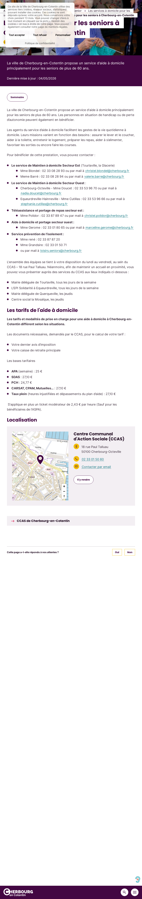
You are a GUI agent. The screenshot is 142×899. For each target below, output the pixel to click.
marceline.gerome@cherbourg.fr (109, 227)
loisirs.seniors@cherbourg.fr (61, 250)
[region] (40, 466)
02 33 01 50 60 (93, 459)
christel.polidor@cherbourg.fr (106, 215)
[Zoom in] (64, 486)
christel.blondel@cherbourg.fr (107, 171)
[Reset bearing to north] (64, 496)
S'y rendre (83, 479)
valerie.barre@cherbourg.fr (104, 176)
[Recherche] (124, 892)
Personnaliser (62, 34)
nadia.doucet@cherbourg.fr (41, 193)
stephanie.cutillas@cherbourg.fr (44, 204)
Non (129, 552)
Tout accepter (17, 34)
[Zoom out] (64, 491)
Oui (117, 552)
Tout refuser (40, 34)
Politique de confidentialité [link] (40, 43)
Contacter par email (96, 467)
